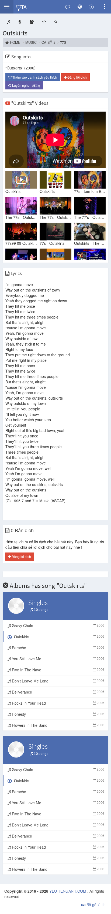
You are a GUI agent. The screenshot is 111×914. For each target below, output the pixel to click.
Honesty (57, 714)
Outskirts (15, 33)
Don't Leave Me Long (57, 681)
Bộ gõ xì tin (95, 904)
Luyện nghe (25, 85)
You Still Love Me (57, 658)
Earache (57, 647)
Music (31, 42)
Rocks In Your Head (57, 703)
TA (24, 6)
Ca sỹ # (48, 42)
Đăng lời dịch (77, 77)
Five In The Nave (57, 669)
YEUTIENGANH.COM (68, 891)
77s (63, 42)
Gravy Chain (57, 625)
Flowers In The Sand (57, 725)
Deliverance (57, 692)
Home (15, 42)
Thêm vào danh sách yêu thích (34, 77)
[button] (6, 7)
